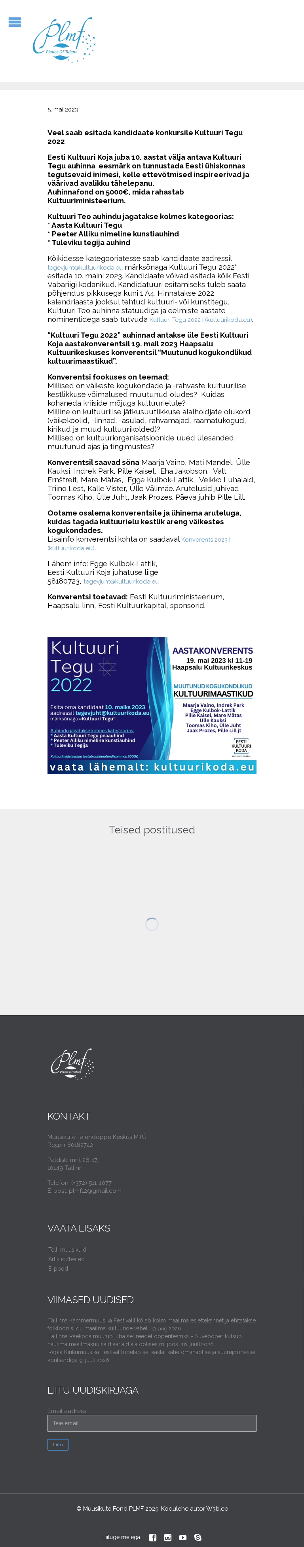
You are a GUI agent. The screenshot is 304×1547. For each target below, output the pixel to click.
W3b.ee (217, 1508)
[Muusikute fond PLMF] (65, 41)
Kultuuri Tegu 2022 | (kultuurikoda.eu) (201, 319)
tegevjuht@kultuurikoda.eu (85, 267)
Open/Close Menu (15, 22)
